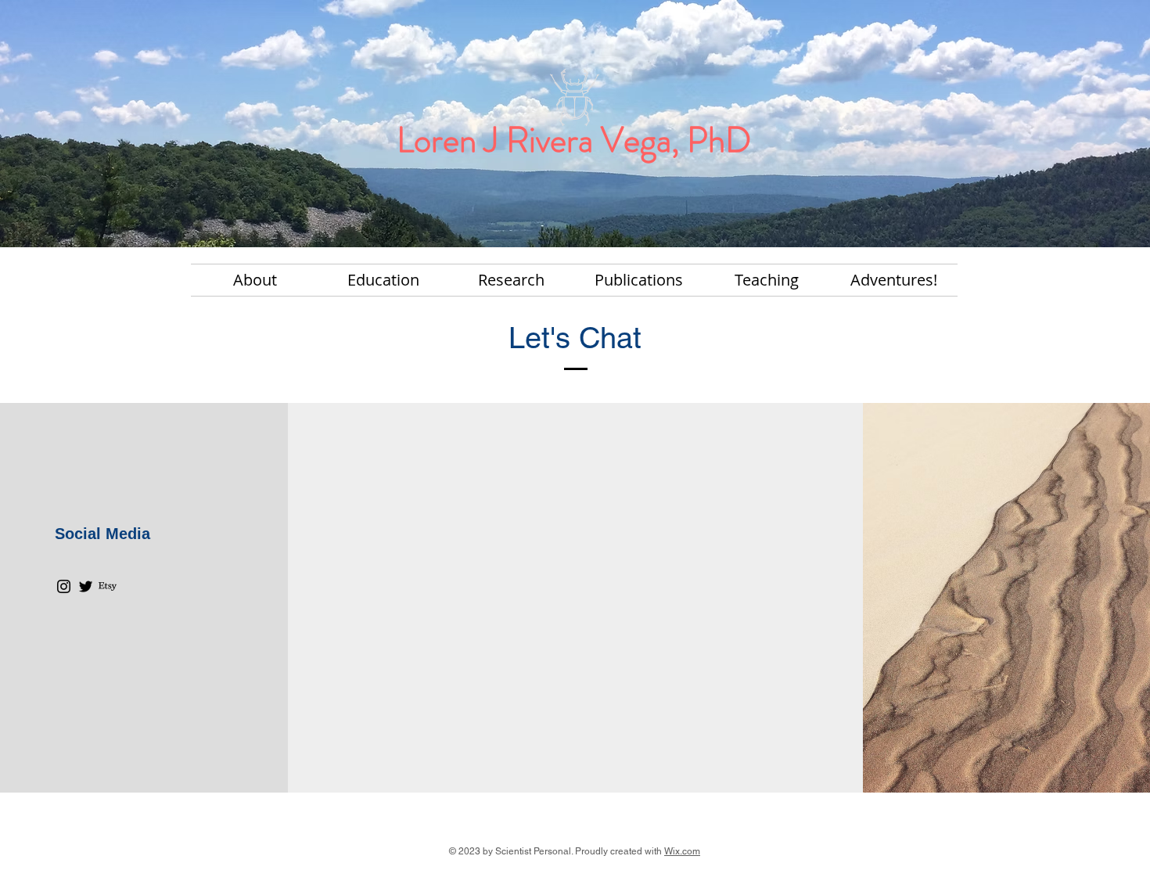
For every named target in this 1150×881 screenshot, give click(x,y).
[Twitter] (86, 586)
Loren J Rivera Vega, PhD (574, 140)
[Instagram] (64, 586)
